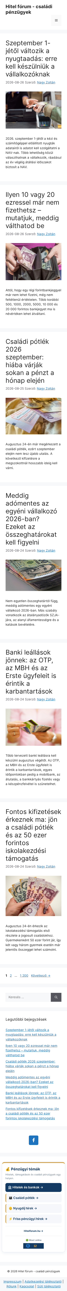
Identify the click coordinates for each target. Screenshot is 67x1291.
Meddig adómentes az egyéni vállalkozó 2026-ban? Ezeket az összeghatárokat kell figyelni (31, 519)
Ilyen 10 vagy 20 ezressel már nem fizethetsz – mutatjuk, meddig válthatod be (32, 210)
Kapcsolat (27, 1286)
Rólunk (12, 1286)
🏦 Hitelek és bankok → (25, 1187)
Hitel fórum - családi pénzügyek (29, 9)
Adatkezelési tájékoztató (43, 1281)
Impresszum (13, 1281)
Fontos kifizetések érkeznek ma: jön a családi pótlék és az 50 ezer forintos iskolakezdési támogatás (33, 835)
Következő (40, 975)
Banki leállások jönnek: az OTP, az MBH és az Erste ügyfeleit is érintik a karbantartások (31, 671)
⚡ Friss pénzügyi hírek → (28, 1219)
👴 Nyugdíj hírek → (23, 1208)
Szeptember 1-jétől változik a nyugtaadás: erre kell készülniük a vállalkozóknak (31, 58)
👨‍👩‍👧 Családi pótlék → (24, 1198)
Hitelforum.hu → (33, 1230)
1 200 (24, 975)
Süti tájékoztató (49, 1286)
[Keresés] (56, 997)
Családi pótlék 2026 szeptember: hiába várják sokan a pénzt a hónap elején (30, 361)
